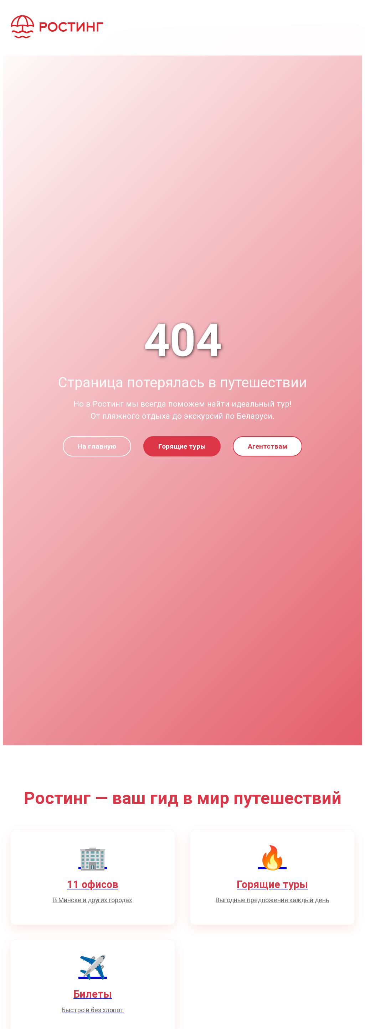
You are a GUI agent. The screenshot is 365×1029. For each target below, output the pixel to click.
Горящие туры (182, 446)
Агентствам (267, 446)
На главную (97, 446)
